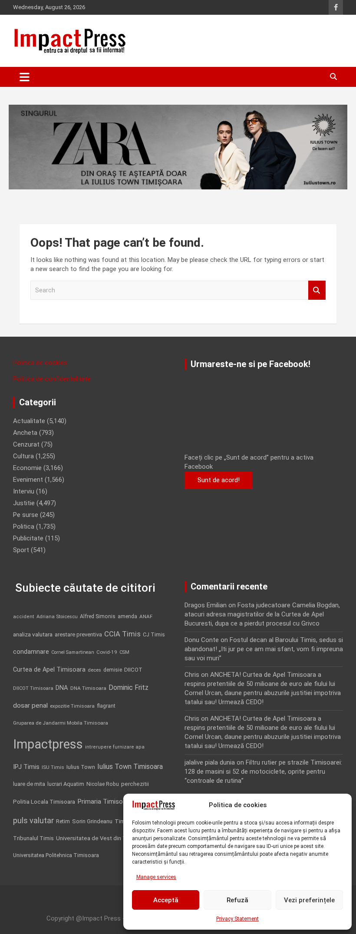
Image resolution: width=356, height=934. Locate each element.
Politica (23, 526)
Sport (21, 550)
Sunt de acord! (219, 480)
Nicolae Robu (102, 784)
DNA (62, 688)
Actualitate (29, 421)
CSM (124, 652)
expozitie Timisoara (72, 706)
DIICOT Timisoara (33, 688)
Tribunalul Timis (33, 838)
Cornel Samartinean (72, 652)
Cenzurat (26, 444)
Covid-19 (106, 652)
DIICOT (133, 669)
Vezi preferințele (309, 900)
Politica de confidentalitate (52, 379)
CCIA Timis (122, 634)
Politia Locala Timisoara (44, 801)
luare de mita (29, 784)
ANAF (145, 616)
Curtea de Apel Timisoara (49, 669)
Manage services (156, 877)
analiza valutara (33, 634)
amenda (127, 616)
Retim (63, 821)
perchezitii (135, 784)
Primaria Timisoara (104, 801)
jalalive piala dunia (210, 762)
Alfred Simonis (97, 616)
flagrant (106, 706)
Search (317, 290)
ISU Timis (53, 767)
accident (23, 616)
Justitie (24, 503)
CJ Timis (154, 634)
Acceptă (165, 900)
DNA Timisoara (88, 688)
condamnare (31, 652)
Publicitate (28, 538)
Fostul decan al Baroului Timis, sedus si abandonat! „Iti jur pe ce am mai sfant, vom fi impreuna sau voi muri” (264, 649)
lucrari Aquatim (65, 784)
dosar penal (30, 705)
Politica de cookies (40, 363)
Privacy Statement (237, 919)
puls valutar (33, 820)
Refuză (237, 900)
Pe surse (25, 515)
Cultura (23, 456)
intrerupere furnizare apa (115, 747)
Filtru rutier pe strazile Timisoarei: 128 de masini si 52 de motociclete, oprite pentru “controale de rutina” (263, 771)
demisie (112, 670)
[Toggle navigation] (24, 77)
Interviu (23, 491)
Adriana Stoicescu (57, 616)
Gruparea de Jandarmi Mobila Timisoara (60, 723)
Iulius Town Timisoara (130, 766)
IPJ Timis (26, 767)
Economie (27, 468)
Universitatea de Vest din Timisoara (102, 838)
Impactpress (48, 744)
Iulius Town (80, 767)
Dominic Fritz (128, 687)
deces (94, 670)
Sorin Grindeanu (92, 821)
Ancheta (25, 433)
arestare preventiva (78, 634)
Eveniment (28, 480)
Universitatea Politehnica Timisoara (56, 855)
